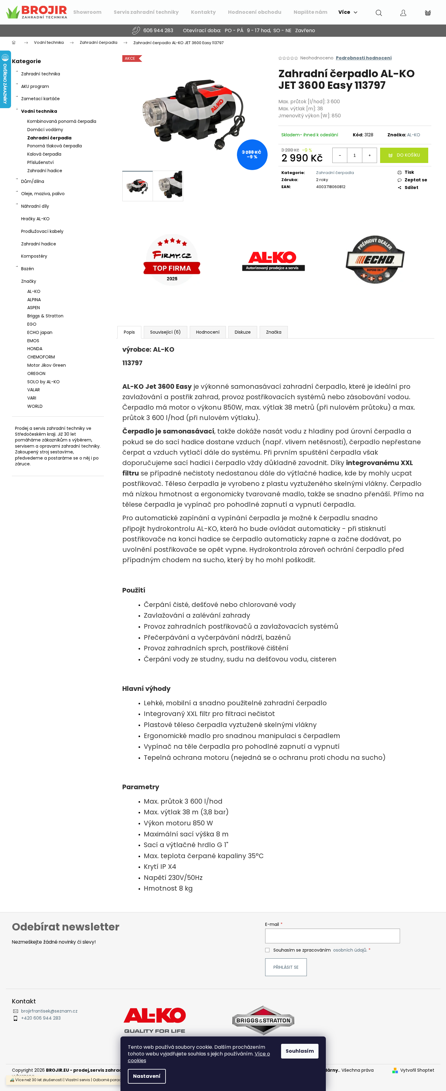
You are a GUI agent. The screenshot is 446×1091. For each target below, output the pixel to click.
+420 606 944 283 (41, 1018)
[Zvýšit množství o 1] (369, 155)
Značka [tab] (273, 332)
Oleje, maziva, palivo (43, 194)
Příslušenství (40, 162)
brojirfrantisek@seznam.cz (49, 1011)
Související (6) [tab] (165, 332)
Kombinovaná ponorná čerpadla (61, 121)
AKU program (35, 86)
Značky (28, 281)
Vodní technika (39, 111)
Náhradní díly (35, 206)
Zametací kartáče (40, 99)
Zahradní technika (40, 74)
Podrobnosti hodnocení (364, 58)
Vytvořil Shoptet (417, 1070)
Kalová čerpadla (44, 154)
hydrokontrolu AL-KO (182, 528)
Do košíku (408, 155)
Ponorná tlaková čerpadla (54, 146)
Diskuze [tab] (243, 332)
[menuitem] (87, 12)
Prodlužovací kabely (42, 231)
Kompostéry (34, 256)
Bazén (27, 269)
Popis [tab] (129, 332)
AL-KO (413, 135)
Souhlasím (300, 1051)
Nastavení (147, 1076)
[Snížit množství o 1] (340, 155)
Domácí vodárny (45, 130)
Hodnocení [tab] (207, 332)
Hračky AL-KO (35, 219)
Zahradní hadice (44, 171)
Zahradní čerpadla (49, 138)
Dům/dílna (32, 181)
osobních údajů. (350, 950)
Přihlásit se (286, 967)
